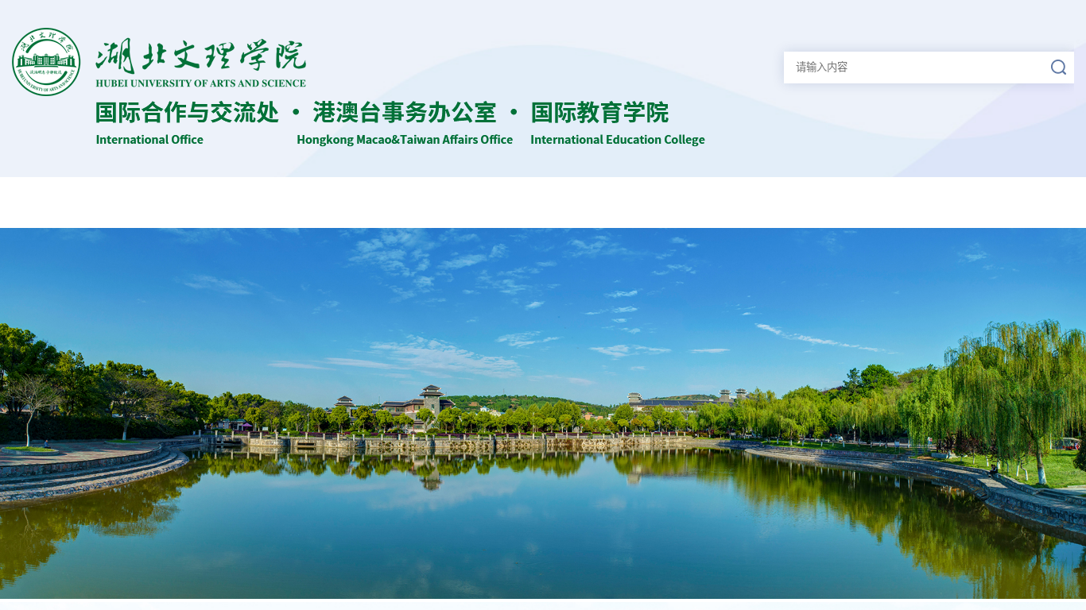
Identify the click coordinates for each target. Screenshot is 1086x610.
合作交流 (660, 201)
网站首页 (71, 201)
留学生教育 (896, 201)
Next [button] (1020, 413)
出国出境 (542, 201)
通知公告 (307, 201)
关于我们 (188, 201)
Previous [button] (65, 413)
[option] (543, 413)
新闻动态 (424, 201)
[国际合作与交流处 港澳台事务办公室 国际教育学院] (358, 142)
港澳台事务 (778, 201)
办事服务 (1013, 201)
